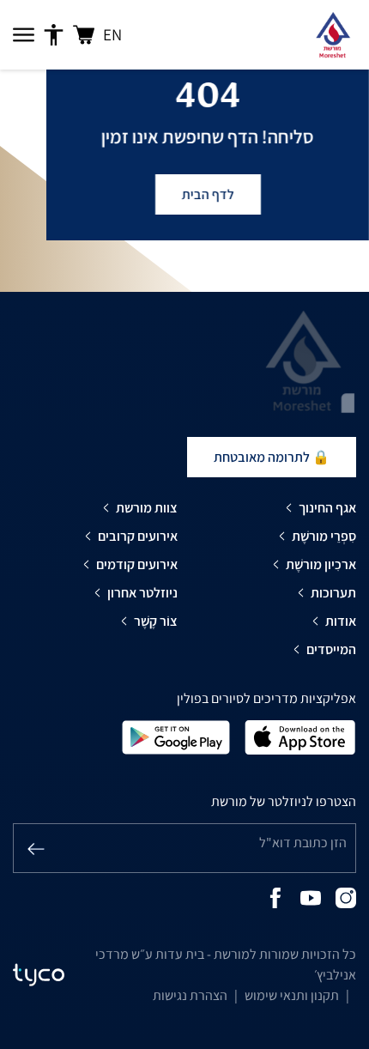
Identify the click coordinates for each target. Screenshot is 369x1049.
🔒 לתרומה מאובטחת (272, 457)
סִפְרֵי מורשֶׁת (324, 536)
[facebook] (275, 897)
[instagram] (346, 897)
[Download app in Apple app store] (300, 736)
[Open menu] (23, 35)
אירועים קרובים (138, 536)
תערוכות (333, 593)
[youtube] (310, 897)
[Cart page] (83, 34)
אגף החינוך (327, 508)
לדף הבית (207, 194)
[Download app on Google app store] (176, 736)
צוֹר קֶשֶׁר (156, 621)
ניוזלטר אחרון (142, 593)
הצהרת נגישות (190, 995)
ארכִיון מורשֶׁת (321, 564)
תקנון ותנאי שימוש (292, 995)
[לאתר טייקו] (38, 975)
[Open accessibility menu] (53, 35)
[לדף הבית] (332, 35)
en (112, 34)
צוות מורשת (147, 508)
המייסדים (331, 649)
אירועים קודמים (137, 564)
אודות (340, 621)
